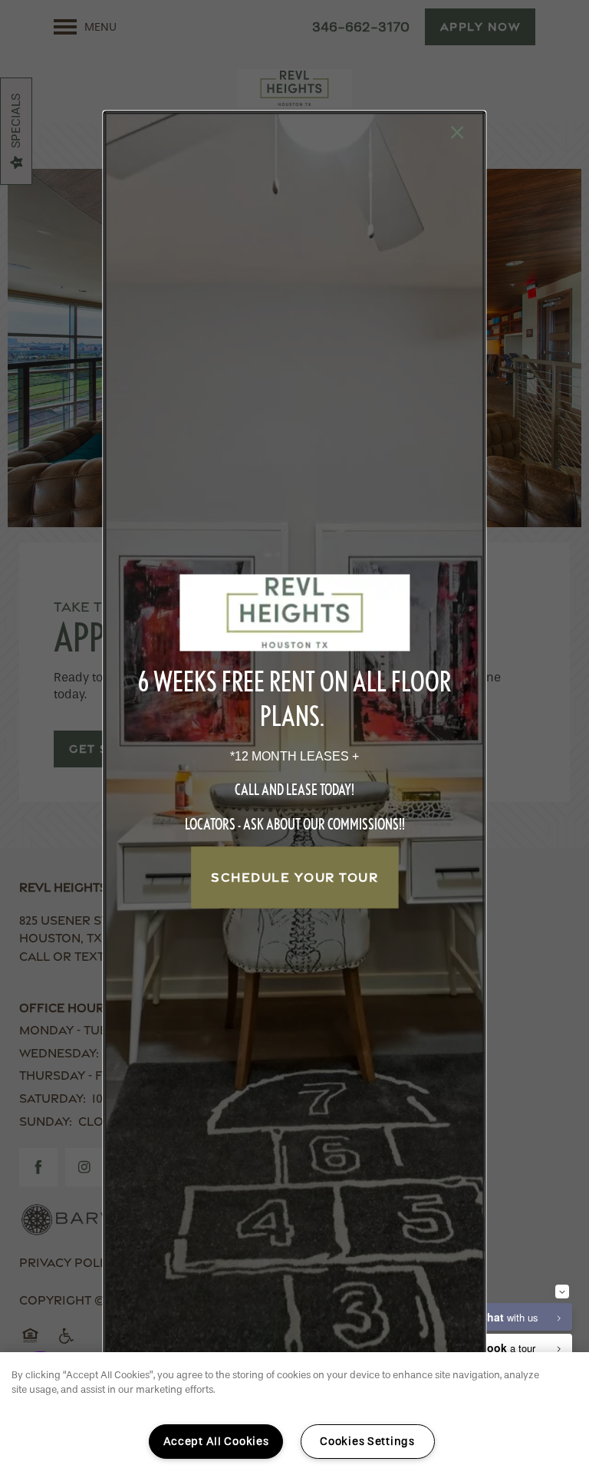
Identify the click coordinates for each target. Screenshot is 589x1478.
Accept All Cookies (216, 1441)
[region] (294, 1415)
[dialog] (294, 739)
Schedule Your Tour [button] (294, 877)
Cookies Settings (367, 1441)
